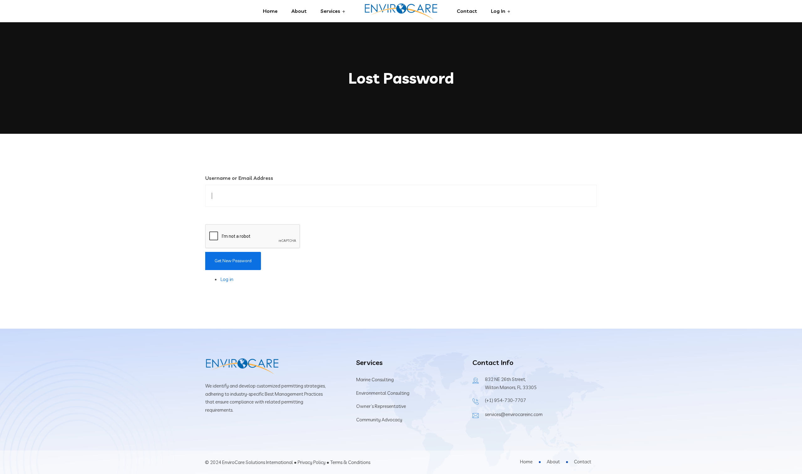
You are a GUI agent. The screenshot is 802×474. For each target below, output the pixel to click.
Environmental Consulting (382, 393)
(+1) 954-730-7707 (505, 400)
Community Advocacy (379, 420)
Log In (498, 11)
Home (270, 11)
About (299, 11)
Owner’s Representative (381, 406)
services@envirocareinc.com (514, 414)
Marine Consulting (375, 380)
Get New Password (233, 260)
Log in (226, 279)
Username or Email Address (239, 178)
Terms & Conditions (350, 462)
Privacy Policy (311, 462)
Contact (467, 11)
